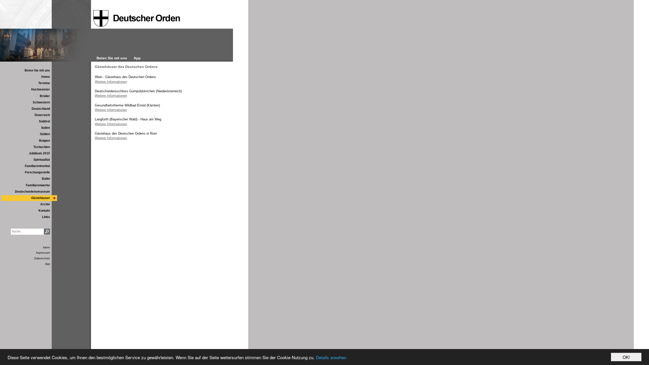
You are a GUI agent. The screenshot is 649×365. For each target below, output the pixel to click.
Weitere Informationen (111, 82)
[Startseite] (136, 18)
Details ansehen (331, 357)
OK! (626, 357)
